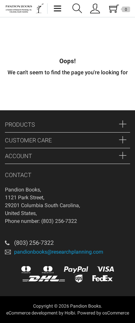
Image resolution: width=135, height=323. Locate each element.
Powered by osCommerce (103, 312)
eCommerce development (32, 312)
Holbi (70, 312)
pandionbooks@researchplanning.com (58, 251)
